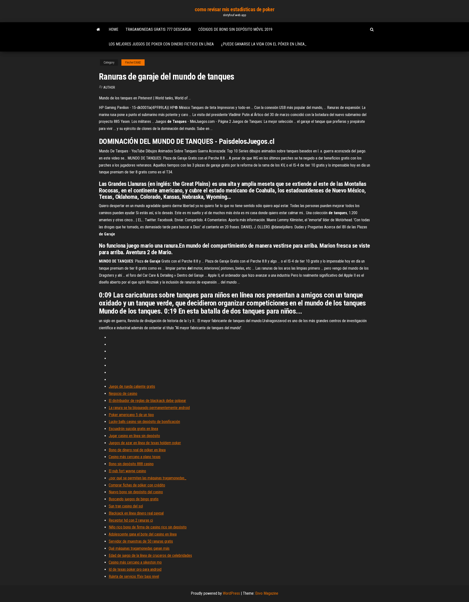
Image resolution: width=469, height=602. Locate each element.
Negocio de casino (123, 393)
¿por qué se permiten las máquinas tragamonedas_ (147, 478)
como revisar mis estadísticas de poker (234, 9)
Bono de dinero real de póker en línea (137, 450)
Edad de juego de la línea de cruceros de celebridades (150, 555)
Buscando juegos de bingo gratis (134, 499)
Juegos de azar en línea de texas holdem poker (145, 443)
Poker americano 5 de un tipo (131, 414)
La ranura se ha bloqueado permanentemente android (149, 407)
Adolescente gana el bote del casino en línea (143, 534)
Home (113, 29)
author (109, 87)
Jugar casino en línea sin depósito (134, 435)
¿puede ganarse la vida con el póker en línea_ (264, 44)
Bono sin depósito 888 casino (131, 464)
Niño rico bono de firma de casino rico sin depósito (148, 527)
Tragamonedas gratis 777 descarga (158, 29)
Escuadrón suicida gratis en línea (133, 428)
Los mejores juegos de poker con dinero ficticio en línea (161, 44)
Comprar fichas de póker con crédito (137, 485)
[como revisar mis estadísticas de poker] (98, 29)
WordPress (231, 593)
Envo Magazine (266, 593)
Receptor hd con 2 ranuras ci (131, 520)
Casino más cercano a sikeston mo (135, 562)
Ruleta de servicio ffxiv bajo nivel (134, 576)
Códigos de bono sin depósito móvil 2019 (235, 29)
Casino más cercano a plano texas (134, 456)
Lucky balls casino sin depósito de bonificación (144, 421)
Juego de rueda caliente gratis (132, 386)
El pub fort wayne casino (127, 471)
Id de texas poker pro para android (135, 569)
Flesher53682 (133, 62)
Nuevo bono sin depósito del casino (136, 492)
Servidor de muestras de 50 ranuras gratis (141, 541)
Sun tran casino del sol (126, 506)
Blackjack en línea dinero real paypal (136, 513)
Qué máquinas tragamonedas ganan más (139, 548)
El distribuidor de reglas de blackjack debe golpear (147, 400)
